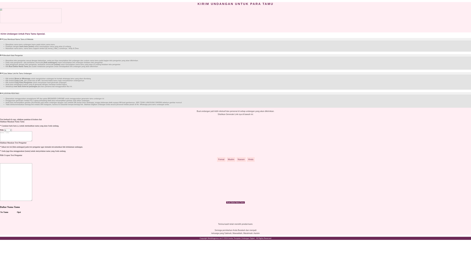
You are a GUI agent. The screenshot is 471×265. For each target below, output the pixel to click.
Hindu (250, 159)
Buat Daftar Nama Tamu (235, 202)
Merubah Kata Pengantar (13, 55)
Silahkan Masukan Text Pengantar (13, 143)
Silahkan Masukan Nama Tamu (12, 122)
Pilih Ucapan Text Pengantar (11, 155)
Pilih (2, 130)
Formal (221, 159)
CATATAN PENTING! (11, 93)
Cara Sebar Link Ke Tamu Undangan (17, 73)
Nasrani (241, 159)
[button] (235, 39)
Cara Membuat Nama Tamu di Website (18, 39)
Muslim (231, 159)
